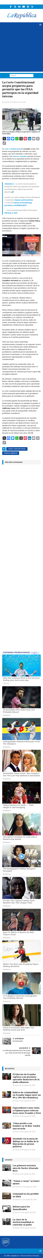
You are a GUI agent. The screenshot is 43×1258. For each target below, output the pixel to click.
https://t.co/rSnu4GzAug (22, 203)
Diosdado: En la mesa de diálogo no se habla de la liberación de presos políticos (26, 1142)
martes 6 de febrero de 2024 (15, 102)
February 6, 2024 (10, 213)
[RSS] (32, 6)
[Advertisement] (21, 50)
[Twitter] (15, 6)
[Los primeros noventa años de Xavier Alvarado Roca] (6, 1167)
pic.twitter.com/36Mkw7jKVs (15, 205)
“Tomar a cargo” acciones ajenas (26, 1182)
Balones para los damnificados (21, 1207)
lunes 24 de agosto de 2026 (25, 1085)
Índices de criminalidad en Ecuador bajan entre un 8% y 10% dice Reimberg (27, 1095)
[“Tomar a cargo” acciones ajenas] (6, 1183)
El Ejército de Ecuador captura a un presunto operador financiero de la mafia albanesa (26, 1078)
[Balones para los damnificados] (6, 1208)
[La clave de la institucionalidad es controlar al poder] (6, 1221)
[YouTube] (24, 6)
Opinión (8, 1160)
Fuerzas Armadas (20, 156)
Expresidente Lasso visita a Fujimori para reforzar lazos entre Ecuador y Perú (27, 1110)
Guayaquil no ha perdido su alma (26, 1195)
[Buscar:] (21, 75)
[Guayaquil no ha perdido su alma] (6, 1196)
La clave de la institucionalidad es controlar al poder (23, 1222)
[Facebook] (11, 6)
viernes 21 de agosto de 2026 (26, 1187)
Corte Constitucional (12, 149)
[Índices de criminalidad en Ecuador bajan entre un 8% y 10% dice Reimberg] (6, 1094)
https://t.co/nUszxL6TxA (24, 200)
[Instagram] (28, 6)
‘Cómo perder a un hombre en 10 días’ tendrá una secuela (26, 1126)
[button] (39, 24)
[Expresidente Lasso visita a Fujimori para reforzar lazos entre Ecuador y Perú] (6, 1110)
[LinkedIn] (19, 6)
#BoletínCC (9, 184)
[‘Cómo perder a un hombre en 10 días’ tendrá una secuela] (6, 1125)
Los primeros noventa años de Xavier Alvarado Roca (25, 1168)
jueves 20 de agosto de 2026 (25, 1212)
